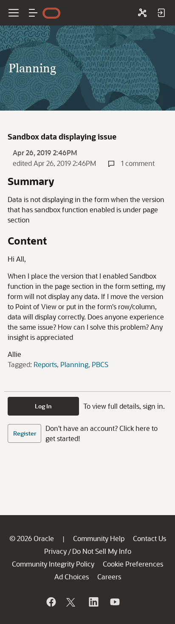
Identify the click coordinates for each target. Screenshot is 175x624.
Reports (45, 364)
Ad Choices (71, 576)
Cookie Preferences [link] (133, 563)
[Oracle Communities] (142, 13)
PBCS (100, 364)
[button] (33, 12)
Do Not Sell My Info (101, 551)
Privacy (55, 551)
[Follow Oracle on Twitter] (71, 602)
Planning (74, 364)
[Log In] (161, 13)
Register (24, 433)
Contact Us (149, 538)
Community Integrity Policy (53, 563)
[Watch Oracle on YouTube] (114, 602)
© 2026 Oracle (31, 538)
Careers (109, 576)
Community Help (98, 538)
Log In (43, 406)
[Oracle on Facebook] (50, 602)
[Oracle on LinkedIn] (93, 602)
